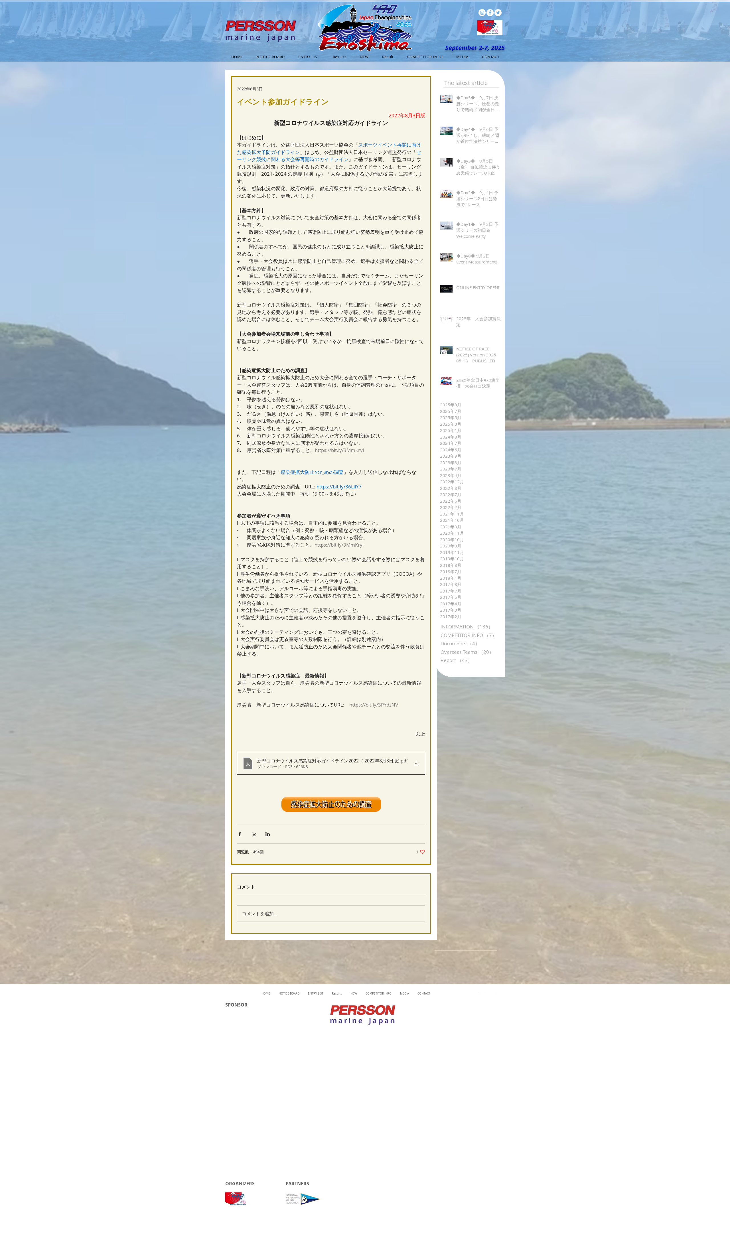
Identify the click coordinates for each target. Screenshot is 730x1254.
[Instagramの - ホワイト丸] (482, 12)
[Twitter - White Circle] (498, 12)
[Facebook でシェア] (239, 834)
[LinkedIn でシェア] (267, 834)
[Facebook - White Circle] (490, 12)
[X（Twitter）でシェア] (253, 834)
